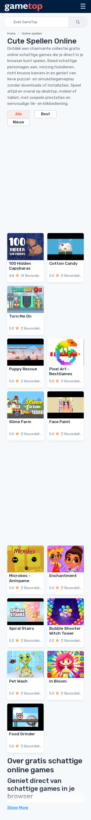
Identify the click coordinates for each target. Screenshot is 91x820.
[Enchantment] (65, 559)
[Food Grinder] (25, 717)
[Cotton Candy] (65, 246)
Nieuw (18, 122)
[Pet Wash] (25, 664)
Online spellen (32, 33)
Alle (18, 114)
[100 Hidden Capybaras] (25, 246)
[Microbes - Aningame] (25, 559)
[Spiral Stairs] (25, 611)
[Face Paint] (65, 404)
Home (11, 33)
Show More (17, 807)
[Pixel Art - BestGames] (65, 352)
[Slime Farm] (25, 404)
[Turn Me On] (25, 299)
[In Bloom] (65, 664)
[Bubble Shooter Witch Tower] (65, 611)
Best (45, 114)
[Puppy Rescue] (25, 352)
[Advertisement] (45, 177)
